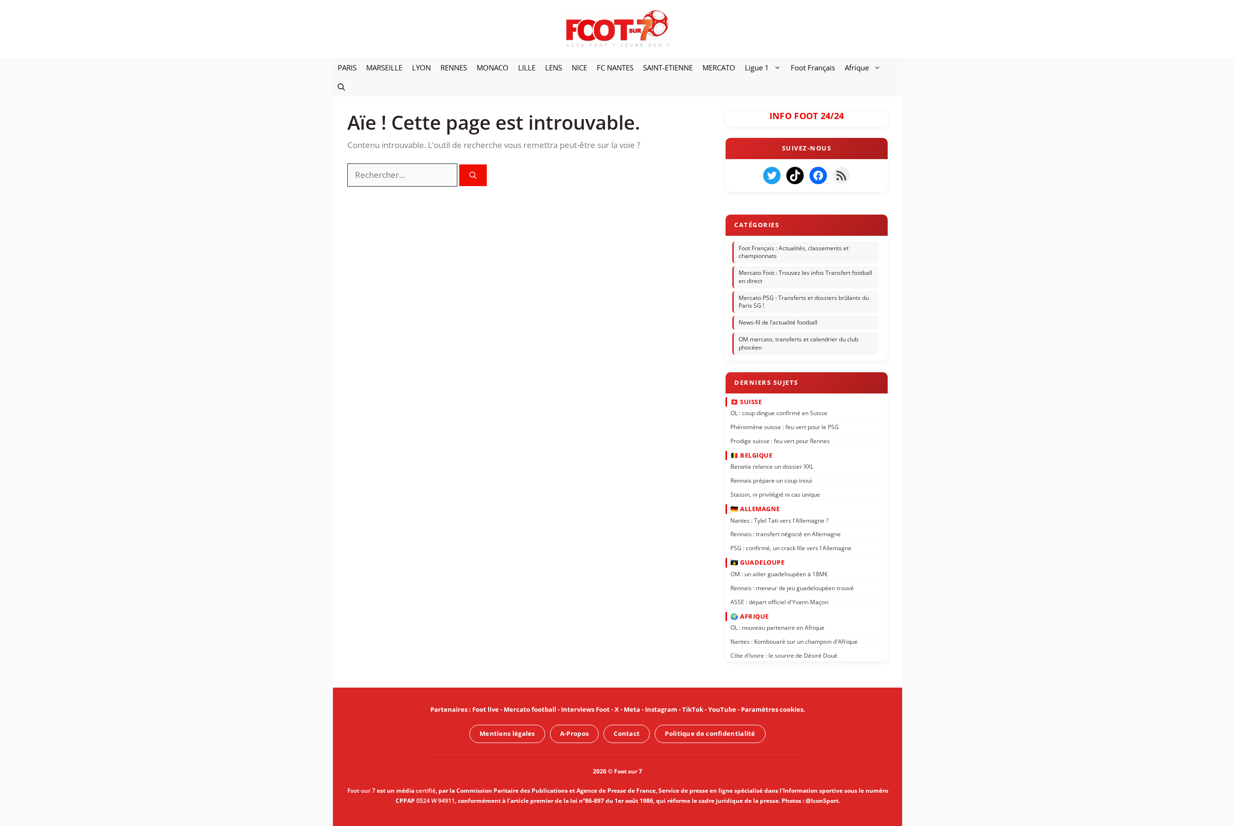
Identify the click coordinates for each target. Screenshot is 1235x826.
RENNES (453, 67)
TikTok (692, 709)
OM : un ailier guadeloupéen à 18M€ (779, 574)
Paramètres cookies (772, 709)
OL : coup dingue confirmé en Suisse (778, 413)
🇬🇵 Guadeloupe (757, 562)
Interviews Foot (585, 709)
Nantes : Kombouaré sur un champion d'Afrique (794, 641)
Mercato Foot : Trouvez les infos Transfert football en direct (805, 277)
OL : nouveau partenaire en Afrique (777, 627)
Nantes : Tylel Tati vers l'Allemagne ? (779, 520)
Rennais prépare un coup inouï (771, 480)
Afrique (857, 67)
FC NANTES (615, 67)
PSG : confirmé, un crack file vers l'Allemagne (790, 548)
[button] (341, 86)
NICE (579, 67)
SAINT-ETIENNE (668, 67)
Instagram (661, 709)
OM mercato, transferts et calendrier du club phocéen (798, 343)
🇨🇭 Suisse (746, 401)
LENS (553, 67)
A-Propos (574, 733)
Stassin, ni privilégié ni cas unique (775, 494)
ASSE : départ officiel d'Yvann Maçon (779, 601)
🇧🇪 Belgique (751, 455)
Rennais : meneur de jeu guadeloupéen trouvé (792, 587)
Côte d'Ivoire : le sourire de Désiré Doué (783, 655)
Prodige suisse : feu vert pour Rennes (780, 440)
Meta (632, 709)
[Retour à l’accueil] (617, 28)
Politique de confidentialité (710, 733)
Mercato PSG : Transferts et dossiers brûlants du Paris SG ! (804, 302)
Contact (627, 733)
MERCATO (718, 67)
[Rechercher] (473, 175)
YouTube (722, 709)
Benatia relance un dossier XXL (771, 466)
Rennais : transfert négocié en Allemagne (785, 534)
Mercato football (530, 709)
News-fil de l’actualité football (778, 322)
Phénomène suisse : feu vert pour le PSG (784, 427)
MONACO (492, 67)
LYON (421, 67)
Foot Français (813, 67)
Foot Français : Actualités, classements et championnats (794, 252)
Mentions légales (507, 733)
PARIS (347, 67)
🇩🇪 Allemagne (755, 508)
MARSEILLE (384, 67)
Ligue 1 (757, 67)
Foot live (485, 709)
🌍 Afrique (749, 615)
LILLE (526, 67)
